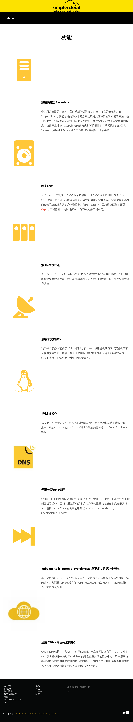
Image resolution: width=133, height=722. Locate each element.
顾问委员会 (9, 691)
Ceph (44, 209)
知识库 (39, 691)
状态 (38, 694)
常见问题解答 (10, 694)
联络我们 (8, 688)
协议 (38, 688)
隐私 (38, 685)
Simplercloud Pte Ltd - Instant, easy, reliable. (37, 713)
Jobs (6, 702)
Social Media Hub (12, 699)
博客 (6, 696)
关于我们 (8, 685)
